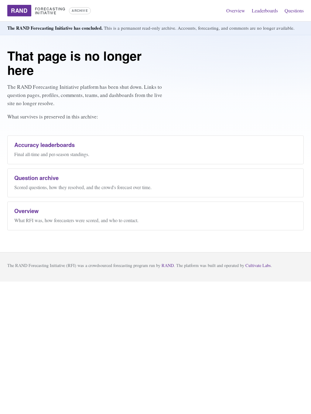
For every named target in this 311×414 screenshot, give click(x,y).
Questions (294, 10)
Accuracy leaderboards (44, 145)
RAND (168, 265)
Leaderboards (265, 10)
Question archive (36, 178)
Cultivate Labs (258, 265)
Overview (235, 10)
